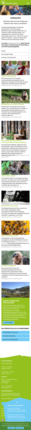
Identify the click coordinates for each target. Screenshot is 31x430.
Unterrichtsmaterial (9, 336)
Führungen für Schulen (10, 332)
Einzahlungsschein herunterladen (10, 398)
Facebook (2, 420)
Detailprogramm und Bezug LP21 (11, 85)
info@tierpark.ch (6, 387)
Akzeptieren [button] (11, 428)
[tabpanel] (15, 10)
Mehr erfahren (19, 428)
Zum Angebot (8, 322)
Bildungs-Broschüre (14, 43)
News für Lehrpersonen (10, 339)
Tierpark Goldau (9, 2)
